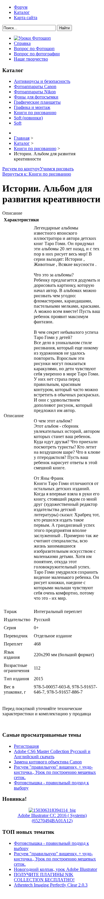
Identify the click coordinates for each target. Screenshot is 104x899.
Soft (17, 123)
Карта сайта (25, 17)
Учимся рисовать (57, 168)
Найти (64, 28)
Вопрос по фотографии (37, 53)
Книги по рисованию (35, 112)
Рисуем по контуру (21, 168)
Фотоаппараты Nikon (35, 91)
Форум (20, 7)
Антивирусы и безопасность (42, 81)
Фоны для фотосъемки (36, 96)
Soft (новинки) (28, 117)
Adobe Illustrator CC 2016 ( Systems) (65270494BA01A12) (52, 818)
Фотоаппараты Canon (35, 86)
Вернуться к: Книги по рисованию (36, 174)
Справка (22, 43)
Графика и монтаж (32, 107)
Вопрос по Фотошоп (34, 48)
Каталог (22, 12)
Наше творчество (31, 58)
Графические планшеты (37, 102)
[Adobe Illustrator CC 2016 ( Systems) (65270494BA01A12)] (52, 810)
